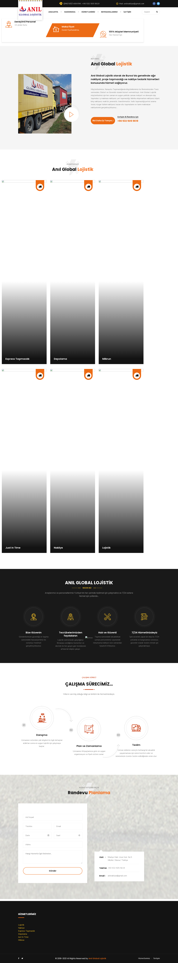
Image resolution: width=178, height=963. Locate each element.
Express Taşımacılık (26, 931)
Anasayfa (53, 12)
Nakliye (21, 928)
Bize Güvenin (34, 632)
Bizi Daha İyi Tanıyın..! (103, 120)
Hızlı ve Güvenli (107, 632)
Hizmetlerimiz (88, 12)
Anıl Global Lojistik (97, 958)
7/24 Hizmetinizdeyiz (144, 632)
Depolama (22, 934)
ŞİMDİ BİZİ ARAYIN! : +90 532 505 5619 (81, 3)
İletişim (127, 12)
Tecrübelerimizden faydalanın (70, 634)
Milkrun (21, 940)
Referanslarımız (109, 12)
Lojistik (21, 925)
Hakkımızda (69, 12)
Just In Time (23, 937)
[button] (131, 3)
